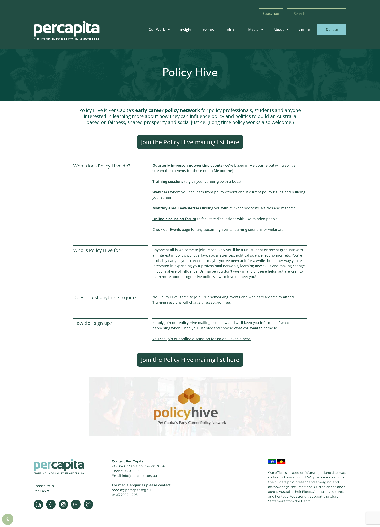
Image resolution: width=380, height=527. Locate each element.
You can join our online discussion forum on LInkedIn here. (201, 338)
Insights (186, 29)
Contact (305, 29)
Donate (331, 29)
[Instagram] (63, 504)
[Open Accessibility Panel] (7, 519)
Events (208, 29)
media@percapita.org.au (131, 490)
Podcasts (231, 29)
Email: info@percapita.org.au (134, 476)
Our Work (156, 29)
